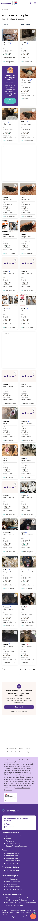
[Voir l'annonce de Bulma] (10, 387)
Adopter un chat (12, 858)
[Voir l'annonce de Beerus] (10, 499)
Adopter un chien (12, 853)
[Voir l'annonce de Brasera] (28, 275)
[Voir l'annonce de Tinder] (28, 312)
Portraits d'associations (14, 889)
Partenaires (10, 841)
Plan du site (5, 913)
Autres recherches (23, 917)
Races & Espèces (25, 913)
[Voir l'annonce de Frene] (28, 237)
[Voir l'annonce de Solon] (10, 125)
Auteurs (9, 838)
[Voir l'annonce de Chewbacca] (28, 86)
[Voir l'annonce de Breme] (28, 387)
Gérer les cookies (31, 910)
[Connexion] (30, 3)
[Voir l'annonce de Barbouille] (10, 536)
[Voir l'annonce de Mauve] (28, 647)
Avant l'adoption (12, 879)
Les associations (12, 863)
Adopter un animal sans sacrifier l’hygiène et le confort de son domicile (20, 899)
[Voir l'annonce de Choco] (10, 312)
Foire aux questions (13, 843)
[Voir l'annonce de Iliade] (28, 610)
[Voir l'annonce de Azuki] (10, 461)
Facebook (9, 824)
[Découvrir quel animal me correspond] (10, 86)
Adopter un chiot (12, 856)
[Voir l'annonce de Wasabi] (10, 424)
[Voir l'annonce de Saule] (28, 200)
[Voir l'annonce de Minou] (10, 647)
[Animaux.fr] (6, 3)
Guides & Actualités (14, 913)
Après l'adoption (12, 884)
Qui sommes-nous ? (13, 836)
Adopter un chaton (13, 861)
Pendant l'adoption (13, 882)
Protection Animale (13, 887)
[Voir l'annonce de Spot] (28, 536)
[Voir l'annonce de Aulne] (10, 200)
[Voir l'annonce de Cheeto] (10, 237)
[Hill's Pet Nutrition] (15, 3)
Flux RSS (13, 910)
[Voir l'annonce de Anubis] (28, 46)
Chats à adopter (12, 752)
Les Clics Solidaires (13, 870)
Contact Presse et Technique (16, 846)
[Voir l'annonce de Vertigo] (10, 610)
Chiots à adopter (24, 749)
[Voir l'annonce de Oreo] (28, 461)
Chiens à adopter (11, 749)
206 (33, 669)
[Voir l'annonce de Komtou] (28, 573)
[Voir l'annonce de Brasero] (28, 424)
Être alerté (19, 707)
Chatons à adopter (25, 752)
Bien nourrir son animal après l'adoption (21, 903)
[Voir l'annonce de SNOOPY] (10, 46)
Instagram (10, 827)
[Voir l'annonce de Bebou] (10, 573)
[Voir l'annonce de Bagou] (28, 499)
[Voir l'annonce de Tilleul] (28, 125)
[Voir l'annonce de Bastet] (10, 275)
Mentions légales (20, 910)
